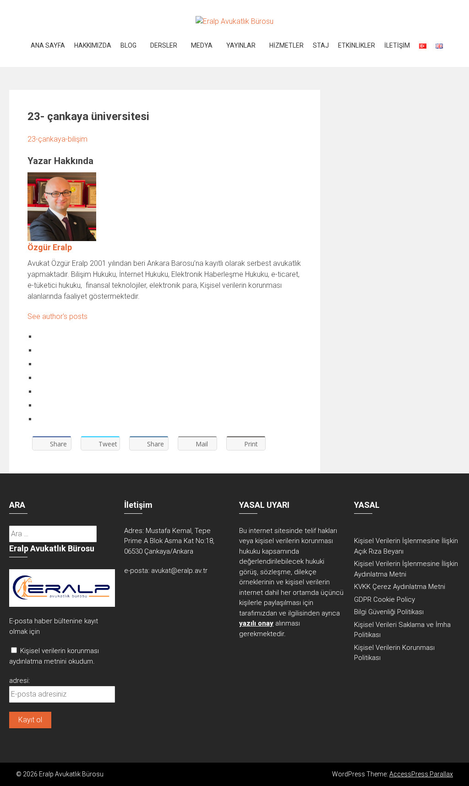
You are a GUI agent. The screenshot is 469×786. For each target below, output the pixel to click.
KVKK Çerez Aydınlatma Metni (399, 587)
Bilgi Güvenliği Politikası (389, 612)
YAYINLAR (241, 45)
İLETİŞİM (397, 45)
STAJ (321, 45)
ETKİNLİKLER (356, 45)
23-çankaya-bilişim (57, 139)
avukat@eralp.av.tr (179, 570)
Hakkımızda (92, 45)
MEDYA (202, 45)
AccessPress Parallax (421, 774)
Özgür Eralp (49, 247)
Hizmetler (286, 45)
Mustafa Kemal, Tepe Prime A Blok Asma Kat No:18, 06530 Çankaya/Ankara (169, 541)
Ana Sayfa (48, 45)
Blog (128, 45)
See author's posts (57, 316)
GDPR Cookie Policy (384, 599)
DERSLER (163, 45)
